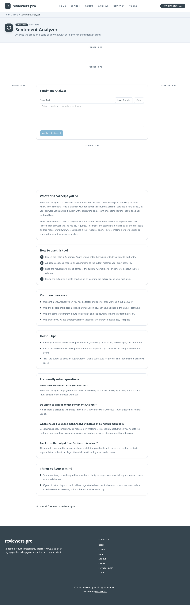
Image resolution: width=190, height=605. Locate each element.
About (89, 5)
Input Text (45, 100)
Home (62, 5)
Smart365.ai (101, 591)
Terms (101, 573)
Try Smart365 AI (173, 6)
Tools (133, 5)
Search (75, 5)
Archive (103, 5)
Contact (119, 5)
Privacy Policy (106, 568)
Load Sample (123, 100)
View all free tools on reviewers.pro (57, 506)
